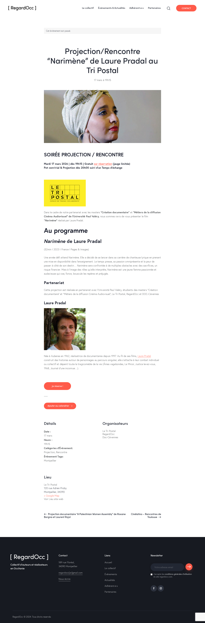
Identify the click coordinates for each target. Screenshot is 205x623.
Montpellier (50, 460)
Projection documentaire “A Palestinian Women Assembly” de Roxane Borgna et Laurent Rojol (85, 515)
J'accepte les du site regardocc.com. (172, 575)
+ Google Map (51, 495)
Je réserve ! (57, 385)
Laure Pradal (144, 356)
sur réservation (103, 163)
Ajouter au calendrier (58, 405)
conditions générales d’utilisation (178, 574)
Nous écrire (64, 578)
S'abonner (189, 568)
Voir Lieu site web (53, 499)
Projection (49, 452)
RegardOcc (18, 616)
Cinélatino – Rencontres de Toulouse (146, 515)
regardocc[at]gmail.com (71, 572)
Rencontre (61, 452)
